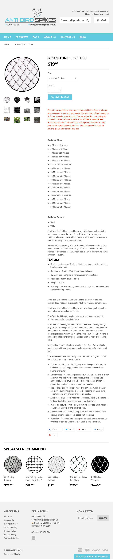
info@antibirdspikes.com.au (46, 519)
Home (7, 37)
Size (49, 73)
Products (22, 37)
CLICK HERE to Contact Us (93, 556)
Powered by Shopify (12, 554)
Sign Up (103, 518)
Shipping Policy (10, 527)
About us (50, 37)
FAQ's (36, 37)
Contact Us (67, 37)
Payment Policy (11, 523)
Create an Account (101, 14)
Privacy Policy (10, 534)
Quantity (51, 85)
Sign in (87, 14)
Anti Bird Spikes (16, 550)
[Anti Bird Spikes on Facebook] (33, 538)
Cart (103, 20)
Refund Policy (10, 530)
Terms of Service (11, 538)
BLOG (83, 37)
